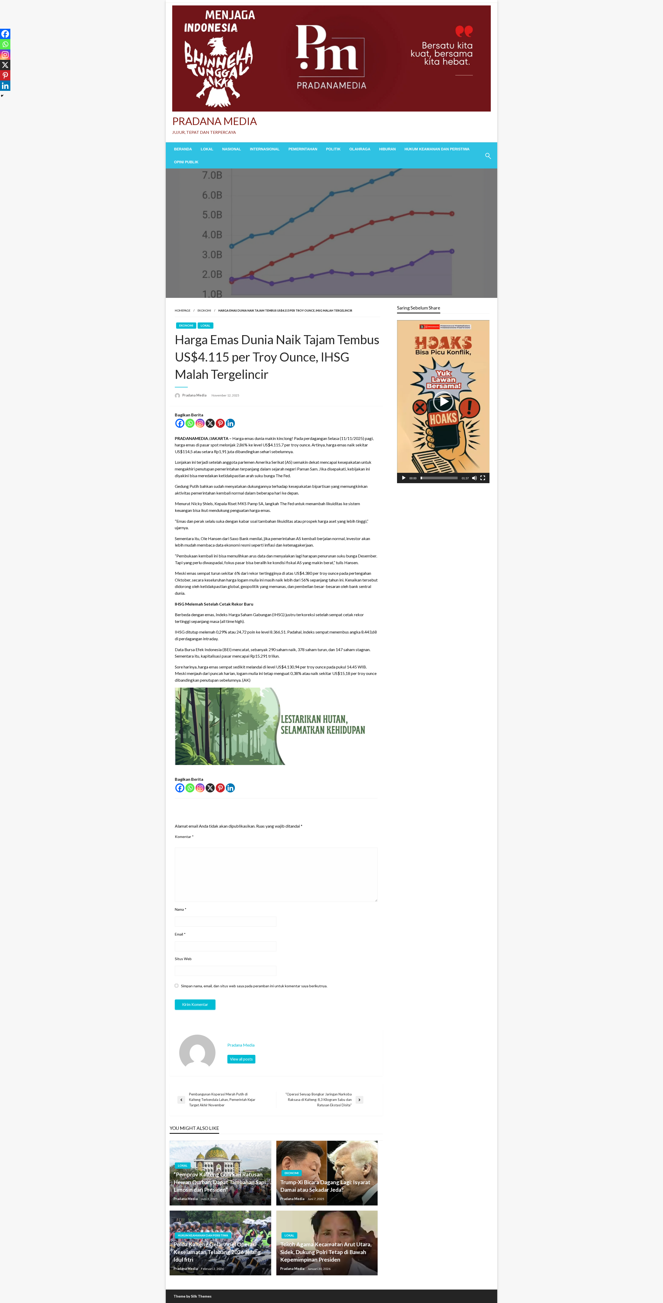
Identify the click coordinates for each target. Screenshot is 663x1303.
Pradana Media (194, 395)
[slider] (439, 478)
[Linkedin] (230, 423)
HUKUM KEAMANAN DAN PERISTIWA (437, 149)
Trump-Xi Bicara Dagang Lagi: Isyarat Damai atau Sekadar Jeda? (325, 1186)
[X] (210, 423)
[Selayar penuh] (482, 478)
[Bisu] (474, 478)
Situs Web (183, 958)
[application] (443, 401)
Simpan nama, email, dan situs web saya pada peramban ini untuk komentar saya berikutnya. (254, 986)
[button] (443, 401)
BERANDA (183, 149)
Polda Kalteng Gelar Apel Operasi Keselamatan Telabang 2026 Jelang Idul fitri (217, 1252)
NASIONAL (231, 149)
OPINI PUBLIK (186, 162)
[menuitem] (183, 149)
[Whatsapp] (189, 423)
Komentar (184, 836)
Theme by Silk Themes (193, 1296)
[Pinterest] (220, 423)
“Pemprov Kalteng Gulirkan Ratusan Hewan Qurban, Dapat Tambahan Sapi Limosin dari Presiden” (220, 1182)
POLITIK (333, 149)
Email (180, 934)
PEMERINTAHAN (303, 149)
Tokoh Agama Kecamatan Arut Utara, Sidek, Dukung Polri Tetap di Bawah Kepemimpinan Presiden (325, 1252)
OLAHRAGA (359, 149)
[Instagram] (200, 423)
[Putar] (403, 478)
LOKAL (207, 149)
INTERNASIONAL (265, 149)
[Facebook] (179, 423)
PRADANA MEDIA (214, 121)
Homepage (182, 310)
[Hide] (2, 96)
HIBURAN (387, 149)
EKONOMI (204, 310)
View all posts (241, 1059)
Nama (180, 909)
